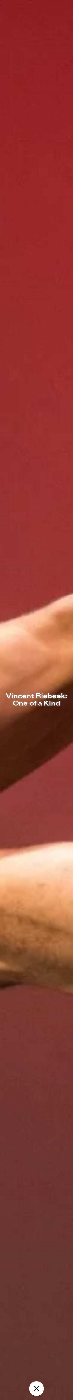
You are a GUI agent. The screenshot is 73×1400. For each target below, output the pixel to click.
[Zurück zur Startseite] (36, 1389)
